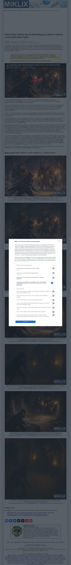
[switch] (52, 268)
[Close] (59, 241)
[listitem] (35, 265)
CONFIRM (25, 321)
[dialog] (35, 282)
